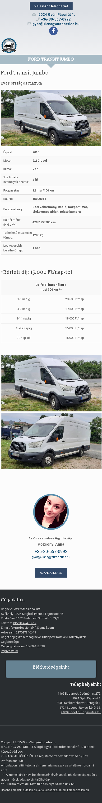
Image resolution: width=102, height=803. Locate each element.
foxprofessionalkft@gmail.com (32, 627)
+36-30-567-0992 (56, 19)
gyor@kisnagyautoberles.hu (55, 24)
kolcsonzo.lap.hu (78, 790)
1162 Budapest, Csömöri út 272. (79, 693)
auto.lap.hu (30, 790)
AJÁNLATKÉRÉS (51, 572)
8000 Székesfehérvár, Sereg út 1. (79, 703)
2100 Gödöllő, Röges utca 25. (81, 712)
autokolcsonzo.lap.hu (52, 790)
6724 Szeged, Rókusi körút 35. (80, 707)
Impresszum (9, 651)
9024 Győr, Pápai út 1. (86, 698)
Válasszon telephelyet (51, 6)
